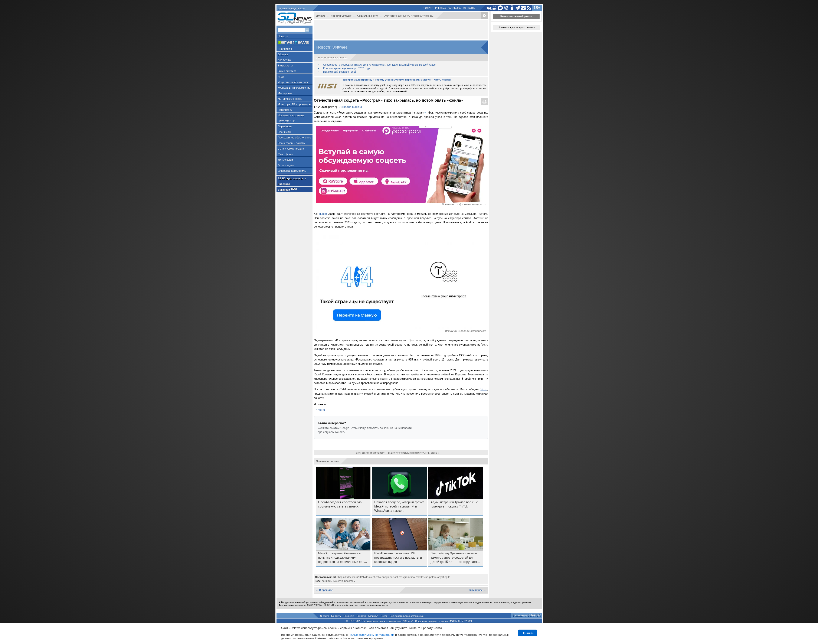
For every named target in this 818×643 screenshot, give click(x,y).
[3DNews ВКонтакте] (489, 8)
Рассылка (454, 8)
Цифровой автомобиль (292, 170)
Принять (527, 633)
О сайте (428, 8)
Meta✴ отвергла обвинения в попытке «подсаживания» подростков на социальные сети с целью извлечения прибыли (343, 558)
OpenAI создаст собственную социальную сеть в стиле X (339, 504)
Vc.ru (484, 389)
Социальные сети (367, 15)
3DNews (320, 15)
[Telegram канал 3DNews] (518, 8)
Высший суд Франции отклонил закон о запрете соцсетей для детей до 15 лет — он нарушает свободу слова (454, 558)
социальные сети (332, 581)
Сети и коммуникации (291, 148)
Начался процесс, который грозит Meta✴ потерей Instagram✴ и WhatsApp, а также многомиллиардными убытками (399, 506)
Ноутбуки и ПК (286, 121)
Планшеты (284, 132)
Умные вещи (285, 159)
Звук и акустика (287, 71)
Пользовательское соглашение (406, 616)
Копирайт (373, 616)
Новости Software (341, 15)
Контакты (469, 8)
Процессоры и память (291, 143)
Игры (281, 76)
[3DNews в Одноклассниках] (512, 8)
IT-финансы (285, 49)
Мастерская (285, 93)
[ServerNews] (295, 42)
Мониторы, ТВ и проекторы (294, 104)
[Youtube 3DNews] (495, 8)
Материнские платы (290, 98)
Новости (283, 36)
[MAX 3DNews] (500, 8)
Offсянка (283, 54)
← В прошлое (324, 590)
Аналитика (284, 60)
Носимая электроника (291, 115)
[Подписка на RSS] (529, 8)
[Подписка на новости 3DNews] (523, 8)
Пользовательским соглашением (371, 634)
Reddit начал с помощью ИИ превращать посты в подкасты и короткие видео (398, 558)
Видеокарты (285, 65)
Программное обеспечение (294, 137)
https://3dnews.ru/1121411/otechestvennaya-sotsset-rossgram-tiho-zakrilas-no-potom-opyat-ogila (394, 577)
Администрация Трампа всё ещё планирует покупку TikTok (454, 504)
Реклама (440, 8)
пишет (323, 213)
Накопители (285, 109)
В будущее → (477, 590)
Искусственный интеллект (294, 82)
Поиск (384, 616)
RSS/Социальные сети (292, 178)
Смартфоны (285, 154)
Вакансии (287, 189)
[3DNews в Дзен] (506, 8)
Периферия (285, 126)
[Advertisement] (401, 29)
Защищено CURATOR (527, 615)
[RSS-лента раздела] (484, 15)
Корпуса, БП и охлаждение (294, 87)
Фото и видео (286, 165)
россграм (349, 581)
